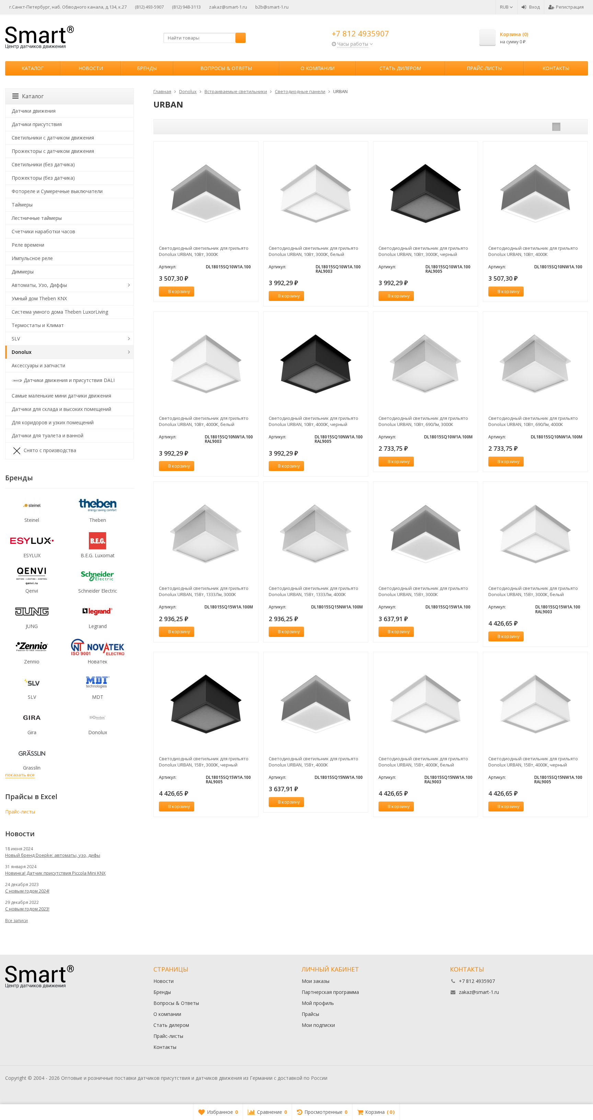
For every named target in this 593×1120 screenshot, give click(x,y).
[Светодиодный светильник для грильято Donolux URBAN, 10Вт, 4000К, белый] (206, 364)
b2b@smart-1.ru (272, 7)
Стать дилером (400, 68)
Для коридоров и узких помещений (53, 422)
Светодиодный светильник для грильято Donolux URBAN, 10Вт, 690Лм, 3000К (423, 421)
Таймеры (22, 204)
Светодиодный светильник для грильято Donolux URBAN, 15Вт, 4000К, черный (533, 761)
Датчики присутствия (37, 124)
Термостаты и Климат (38, 325)
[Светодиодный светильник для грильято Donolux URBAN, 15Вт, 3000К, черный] (206, 704)
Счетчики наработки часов (43, 231)
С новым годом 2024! (27, 891)
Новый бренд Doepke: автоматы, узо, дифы (52, 855)
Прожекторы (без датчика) (43, 178)
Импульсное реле (32, 258)
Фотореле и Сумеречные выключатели (57, 191)
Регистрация (570, 7)
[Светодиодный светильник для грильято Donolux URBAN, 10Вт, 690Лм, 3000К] (426, 364)
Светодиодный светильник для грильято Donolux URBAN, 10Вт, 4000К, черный (313, 421)
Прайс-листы (484, 68)
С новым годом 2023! (27, 909)
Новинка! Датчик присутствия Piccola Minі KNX (55, 873)
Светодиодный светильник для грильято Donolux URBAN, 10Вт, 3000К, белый (313, 251)
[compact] (577, 127)
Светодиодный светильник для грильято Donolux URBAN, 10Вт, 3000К (203, 251)
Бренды (147, 68)
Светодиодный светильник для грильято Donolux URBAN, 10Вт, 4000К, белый (203, 421)
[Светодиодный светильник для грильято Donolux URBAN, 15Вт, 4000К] (316, 704)
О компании (318, 68)
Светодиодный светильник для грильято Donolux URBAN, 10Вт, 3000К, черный (423, 251)
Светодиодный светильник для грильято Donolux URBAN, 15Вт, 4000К (313, 761)
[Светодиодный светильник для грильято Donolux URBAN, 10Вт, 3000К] (206, 194)
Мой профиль (318, 1003)
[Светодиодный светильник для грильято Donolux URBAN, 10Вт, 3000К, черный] (426, 194)
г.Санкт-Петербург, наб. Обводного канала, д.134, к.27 (68, 7)
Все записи (16, 920)
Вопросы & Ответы (226, 68)
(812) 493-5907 (149, 7)
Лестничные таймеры (37, 218)
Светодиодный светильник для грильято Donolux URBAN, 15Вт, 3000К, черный (203, 761)
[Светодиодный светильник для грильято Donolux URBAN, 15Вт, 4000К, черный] (535, 704)
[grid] (556, 127)
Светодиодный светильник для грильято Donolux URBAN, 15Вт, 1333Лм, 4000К (313, 591)
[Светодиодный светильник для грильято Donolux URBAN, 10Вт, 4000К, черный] (316, 364)
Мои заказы (315, 981)
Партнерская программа (330, 992)
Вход (534, 7)
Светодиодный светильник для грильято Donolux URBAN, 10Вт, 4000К (533, 251)
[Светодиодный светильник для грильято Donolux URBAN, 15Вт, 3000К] (426, 534)
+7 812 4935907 (360, 33)
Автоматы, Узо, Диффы (39, 285)
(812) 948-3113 (186, 7)
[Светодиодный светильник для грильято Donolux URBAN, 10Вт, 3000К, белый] (316, 194)
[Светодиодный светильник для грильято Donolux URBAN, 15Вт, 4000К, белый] (426, 704)
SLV (16, 338)
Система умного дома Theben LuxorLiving (60, 312)
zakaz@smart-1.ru (228, 7)
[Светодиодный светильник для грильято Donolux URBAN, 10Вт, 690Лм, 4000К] (535, 364)
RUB (505, 7)
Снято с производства (50, 450)
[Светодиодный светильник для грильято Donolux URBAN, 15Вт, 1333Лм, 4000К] (316, 534)
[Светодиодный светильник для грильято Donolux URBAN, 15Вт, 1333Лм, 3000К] (206, 534)
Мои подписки (318, 1025)
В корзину (179, 291)
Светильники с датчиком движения (53, 137)
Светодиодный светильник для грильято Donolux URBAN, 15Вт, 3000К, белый (533, 591)
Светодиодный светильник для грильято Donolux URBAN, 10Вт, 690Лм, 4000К (533, 421)
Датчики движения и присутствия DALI (69, 380)
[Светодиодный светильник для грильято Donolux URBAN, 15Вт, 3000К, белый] (535, 534)
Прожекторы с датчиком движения (53, 151)
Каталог (33, 68)
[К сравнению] (240, 291)
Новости (91, 68)
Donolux (22, 352)
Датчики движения (34, 111)
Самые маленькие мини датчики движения (61, 395)
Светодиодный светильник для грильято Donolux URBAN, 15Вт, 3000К (423, 591)
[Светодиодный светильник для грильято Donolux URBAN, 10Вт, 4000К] (535, 194)
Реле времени (28, 245)
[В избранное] (250, 291)
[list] (567, 127)
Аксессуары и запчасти (38, 365)
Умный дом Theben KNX (39, 298)
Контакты (556, 68)
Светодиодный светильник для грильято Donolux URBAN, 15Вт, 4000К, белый (423, 761)
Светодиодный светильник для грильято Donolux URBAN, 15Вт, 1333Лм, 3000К (203, 591)
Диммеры (23, 271)
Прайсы (310, 1014)
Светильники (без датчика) (43, 164)
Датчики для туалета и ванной (47, 435)
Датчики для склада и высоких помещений (61, 409)
